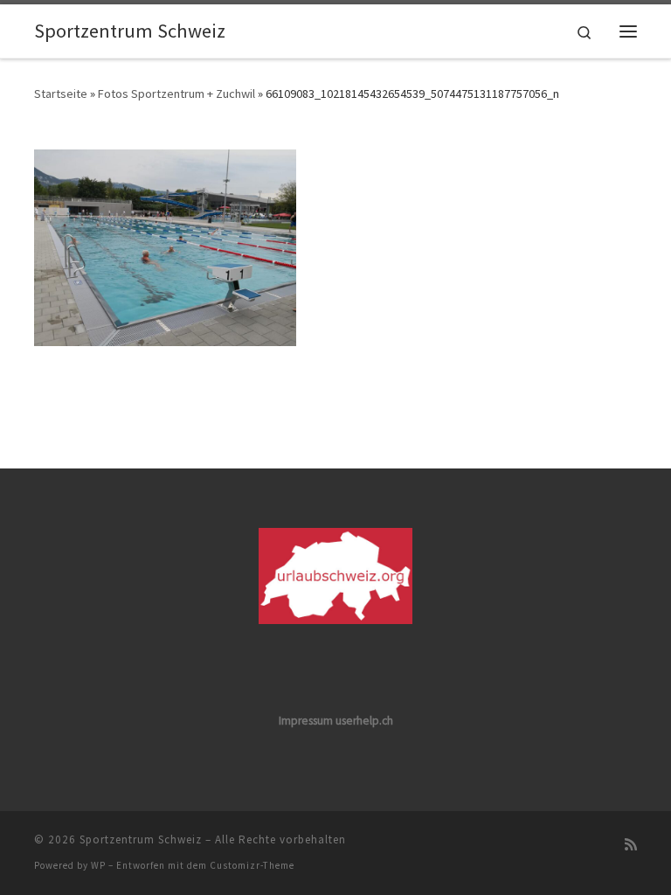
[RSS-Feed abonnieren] (631, 845)
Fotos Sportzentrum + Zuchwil (176, 93)
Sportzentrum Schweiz (141, 839)
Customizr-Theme (252, 865)
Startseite (60, 93)
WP (98, 865)
